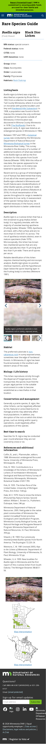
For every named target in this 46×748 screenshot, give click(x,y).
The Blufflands (18, 125)
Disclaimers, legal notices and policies (19, 729)
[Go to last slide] (6, 305)
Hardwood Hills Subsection (24, 108)
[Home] (17, 15)
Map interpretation (23, 631)
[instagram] (17, 709)
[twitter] (11, 710)
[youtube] (31, 709)
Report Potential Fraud (21, 2)
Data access (30, 726)
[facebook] (5, 709)
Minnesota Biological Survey (17, 143)
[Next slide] (39, 305)
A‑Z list (6, 732)
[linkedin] (24, 709)
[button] (17, 338)
